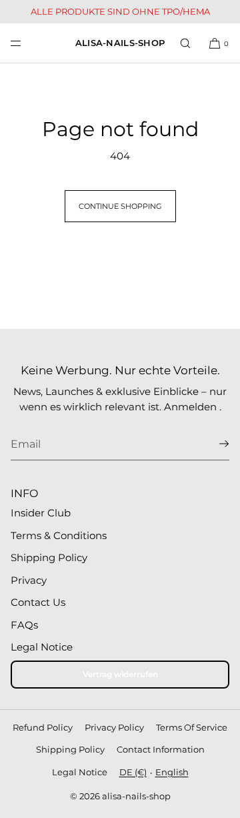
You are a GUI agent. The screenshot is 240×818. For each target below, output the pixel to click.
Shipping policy (70, 749)
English (172, 772)
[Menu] (27, 43)
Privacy (29, 580)
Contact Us (38, 602)
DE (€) (133, 772)
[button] (185, 43)
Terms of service (191, 727)
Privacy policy (114, 727)
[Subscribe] (212, 444)
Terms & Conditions (59, 535)
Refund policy (43, 727)
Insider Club (41, 512)
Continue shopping (120, 206)
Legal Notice (42, 647)
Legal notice (79, 772)
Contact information (161, 749)
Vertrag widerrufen (120, 674)
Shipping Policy (49, 557)
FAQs (24, 625)
